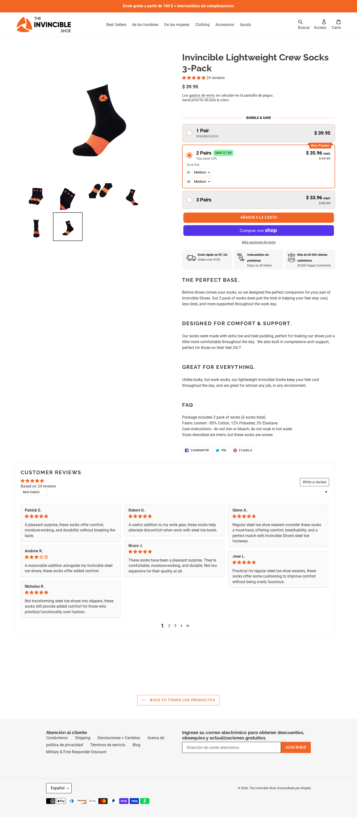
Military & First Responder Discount (76, 760)
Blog (136, 753)
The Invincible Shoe (262, 797)
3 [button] (175, 634)
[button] (194, 77)
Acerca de (155, 746)
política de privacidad (64, 753)
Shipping (82, 746)
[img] (71, 525)
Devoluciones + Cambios (119, 746)
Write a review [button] (314, 490)
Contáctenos (57, 746)
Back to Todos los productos (182, 709)
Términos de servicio (107, 753)
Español (58, 796)
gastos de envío (202, 95)
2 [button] (169, 634)
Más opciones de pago (259, 251)
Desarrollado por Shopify (294, 797)
